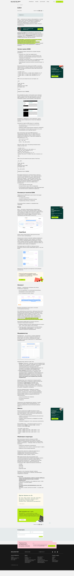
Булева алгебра (29, 500)
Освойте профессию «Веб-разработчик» (24, 27)
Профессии (31, 1)
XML (30, 214)
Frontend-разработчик (54, 65)
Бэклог (28, 497)
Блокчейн (38, 497)
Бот (20, 497)
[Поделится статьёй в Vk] (39, 10)
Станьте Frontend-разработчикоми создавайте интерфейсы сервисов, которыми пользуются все (29, 272)
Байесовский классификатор (33, 501)
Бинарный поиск (22, 501)
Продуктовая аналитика (41, 561)
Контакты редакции (55, 561)
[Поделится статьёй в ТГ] (38, 10)
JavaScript (19, 36)
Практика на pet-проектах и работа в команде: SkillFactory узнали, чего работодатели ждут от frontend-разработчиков (32, 478)
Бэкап (25, 497)
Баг (22, 497)
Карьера (36, 1)
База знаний (42, 1)
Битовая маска (22, 500)
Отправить (40, 536)
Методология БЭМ (21, 32)
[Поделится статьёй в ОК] (41, 10)
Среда (48, 1)
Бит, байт (33, 497)
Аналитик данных (27, 562)
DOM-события (27, 382)
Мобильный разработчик (41, 562)
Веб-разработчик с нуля (55, 206)
